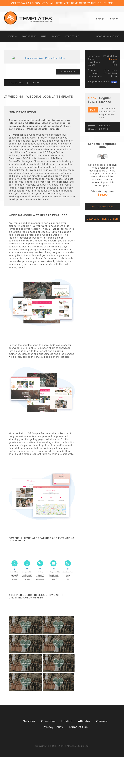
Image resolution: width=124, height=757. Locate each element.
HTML (44, 36)
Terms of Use (78, 727)
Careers (102, 721)
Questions (48, 721)
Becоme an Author (107, 36)
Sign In (100, 18)
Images (56, 36)
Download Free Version (102, 218)
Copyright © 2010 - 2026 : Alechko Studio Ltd (62, 745)
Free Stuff (72, 36)
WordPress (29, 36)
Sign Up (114, 18)
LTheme (112, 59)
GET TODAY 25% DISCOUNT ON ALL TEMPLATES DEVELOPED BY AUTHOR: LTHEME (62, 3)
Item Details (16, 82)
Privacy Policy (53, 727)
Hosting (66, 721)
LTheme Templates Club (102, 145)
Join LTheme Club (102, 206)
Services (29, 721)
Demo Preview (68, 71)
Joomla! (12, 36)
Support (37, 82)
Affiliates (84, 721)
